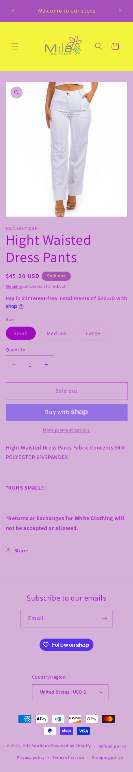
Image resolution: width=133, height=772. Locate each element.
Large (97, 334)
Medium (61, 334)
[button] (15, 46)
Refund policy (113, 746)
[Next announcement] (120, 10)
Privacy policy (31, 757)
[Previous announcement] (13, 10)
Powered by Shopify (71, 746)
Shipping (14, 286)
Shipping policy (107, 757)
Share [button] (21, 550)
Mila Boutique (36, 746)
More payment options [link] (66, 430)
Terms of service (69, 757)
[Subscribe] (104, 618)
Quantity (16, 349)
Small (25, 334)
